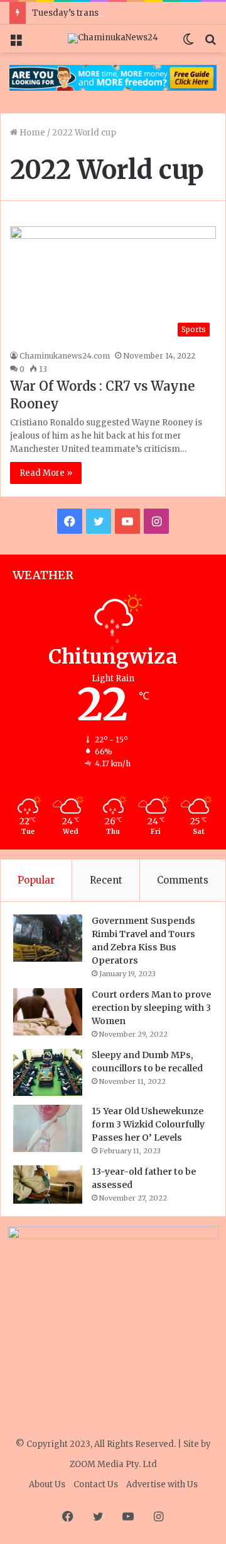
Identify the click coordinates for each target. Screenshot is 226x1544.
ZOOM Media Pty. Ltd (113, 1464)
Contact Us (95, 1484)
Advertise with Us (162, 1484)
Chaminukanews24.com (64, 355)
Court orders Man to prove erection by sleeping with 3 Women (151, 1008)
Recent (106, 880)
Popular (36, 880)
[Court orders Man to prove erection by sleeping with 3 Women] (47, 1011)
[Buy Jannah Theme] (113, 77)
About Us (47, 1484)
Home (31, 132)
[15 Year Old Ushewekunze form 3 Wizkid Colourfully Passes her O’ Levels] (47, 1128)
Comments (182, 880)
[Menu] (15, 43)
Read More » (45, 473)
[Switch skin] (188, 43)
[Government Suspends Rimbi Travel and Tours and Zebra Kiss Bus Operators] (47, 938)
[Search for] (210, 43)
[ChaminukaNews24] (113, 38)
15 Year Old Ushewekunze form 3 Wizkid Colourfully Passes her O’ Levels (148, 1124)
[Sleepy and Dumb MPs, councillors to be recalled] (47, 1072)
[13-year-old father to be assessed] (47, 1184)
